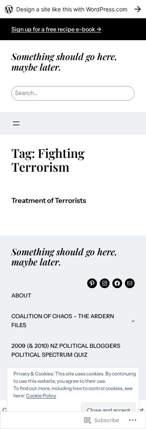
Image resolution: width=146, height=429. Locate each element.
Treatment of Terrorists (48, 201)
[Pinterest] (92, 283)
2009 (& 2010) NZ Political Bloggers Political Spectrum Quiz (65, 350)
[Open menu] (16, 123)
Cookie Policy (41, 395)
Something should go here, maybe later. (64, 61)
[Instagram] (105, 283)
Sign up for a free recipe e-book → (56, 29)
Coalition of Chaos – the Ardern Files (62, 321)
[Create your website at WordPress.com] (73, 9)
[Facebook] (117, 283)
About (21, 295)
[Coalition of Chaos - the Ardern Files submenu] (133, 320)
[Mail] (130, 283)
